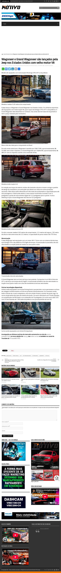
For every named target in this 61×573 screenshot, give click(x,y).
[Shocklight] (31, 19)
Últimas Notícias (31, 65)
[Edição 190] (45, 480)
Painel (25, 65)
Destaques (22, 65)
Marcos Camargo (9, 65)
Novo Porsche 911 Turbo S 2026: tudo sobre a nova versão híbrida (49, 396)
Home (4, 54)
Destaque (18, 65)
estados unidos (15, 355)
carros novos (8, 355)
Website (3, 430)
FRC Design (38, 569)
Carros (11, 54)
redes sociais (35, 336)
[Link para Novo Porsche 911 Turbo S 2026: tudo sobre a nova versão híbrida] (50, 394)
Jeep (20, 355)
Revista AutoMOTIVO (44, 528)
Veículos (8, 54)
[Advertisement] (30, 40)
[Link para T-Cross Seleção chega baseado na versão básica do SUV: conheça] (30, 394)
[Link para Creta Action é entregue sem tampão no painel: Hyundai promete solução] (11, 394)
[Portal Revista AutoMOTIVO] (12, 9)
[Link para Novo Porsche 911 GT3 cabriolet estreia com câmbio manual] (11, 377)
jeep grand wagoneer (27, 355)
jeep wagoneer (35, 355)
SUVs (27, 65)
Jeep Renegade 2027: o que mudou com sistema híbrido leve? (22, 1)
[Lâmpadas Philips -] (30, 519)
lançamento (41, 355)
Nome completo (5, 421)
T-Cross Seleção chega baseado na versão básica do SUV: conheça (29, 396)
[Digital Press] (13, 488)
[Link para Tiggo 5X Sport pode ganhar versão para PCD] (30, 377)
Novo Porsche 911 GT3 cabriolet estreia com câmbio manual (10, 380)
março (25, 336)
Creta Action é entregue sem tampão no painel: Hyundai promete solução (11, 396)
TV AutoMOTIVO (15, 338)
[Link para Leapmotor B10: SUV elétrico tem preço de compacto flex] (50, 377)
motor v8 (47, 355)
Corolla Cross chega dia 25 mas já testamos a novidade (46, 360)
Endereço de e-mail (5, 426)
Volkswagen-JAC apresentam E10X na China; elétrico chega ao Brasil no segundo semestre (14, 360)
